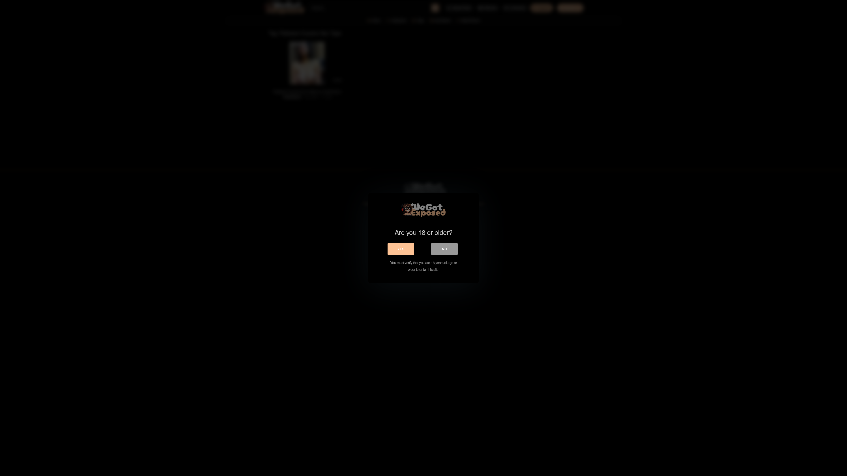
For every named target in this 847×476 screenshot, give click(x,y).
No (444, 248)
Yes (401, 248)
